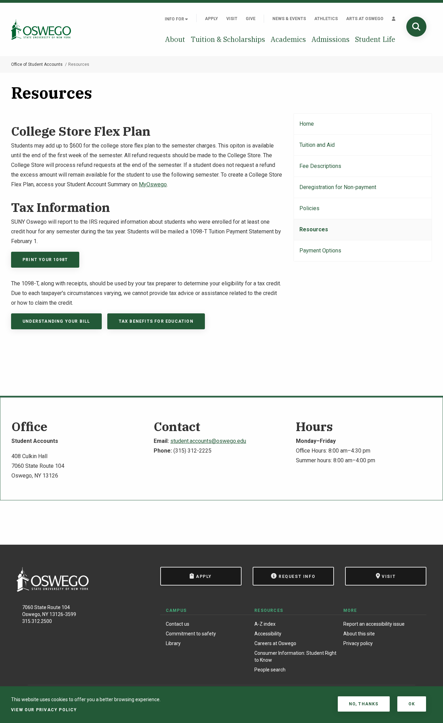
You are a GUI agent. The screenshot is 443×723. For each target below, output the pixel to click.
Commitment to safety (191, 633)
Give (250, 18)
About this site (359, 633)
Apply (211, 18)
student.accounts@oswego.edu (208, 441)
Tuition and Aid (317, 145)
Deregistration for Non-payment (337, 187)
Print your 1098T (45, 259)
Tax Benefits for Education (156, 321)
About (175, 39)
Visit (231, 18)
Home (306, 123)
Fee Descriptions (320, 166)
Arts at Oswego (364, 18)
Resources (313, 229)
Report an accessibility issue (374, 624)
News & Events (289, 18)
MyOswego (153, 184)
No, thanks (364, 704)
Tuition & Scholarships (228, 39)
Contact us (177, 624)
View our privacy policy (44, 709)
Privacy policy (358, 643)
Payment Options (320, 250)
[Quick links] (393, 19)
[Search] (416, 27)
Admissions (330, 39)
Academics (288, 39)
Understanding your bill (56, 321)
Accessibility (267, 633)
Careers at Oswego (275, 643)
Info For (175, 19)
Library (173, 643)
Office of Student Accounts (37, 64)
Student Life (375, 39)
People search (270, 669)
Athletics (326, 18)
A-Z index (264, 624)
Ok (411, 704)
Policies (309, 208)
